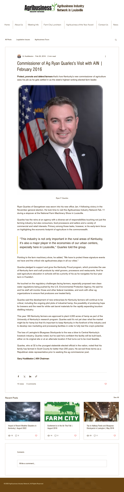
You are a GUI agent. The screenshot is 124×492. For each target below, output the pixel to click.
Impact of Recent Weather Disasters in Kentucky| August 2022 (22, 427)
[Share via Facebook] (18, 376)
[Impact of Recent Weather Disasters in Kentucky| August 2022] (22, 412)
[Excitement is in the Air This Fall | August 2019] (62, 412)
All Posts (8, 39)
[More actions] (105, 56)
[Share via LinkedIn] (30, 376)
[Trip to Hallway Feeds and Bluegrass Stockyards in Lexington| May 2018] (101, 412)
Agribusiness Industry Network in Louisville (70, 8)
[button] (116, 40)
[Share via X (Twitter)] (24, 376)
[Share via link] (36, 376)
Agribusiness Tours (42, 39)
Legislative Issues (23, 39)
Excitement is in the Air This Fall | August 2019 (60, 427)
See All (116, 397)
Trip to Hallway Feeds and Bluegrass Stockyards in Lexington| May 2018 (100, 427)
